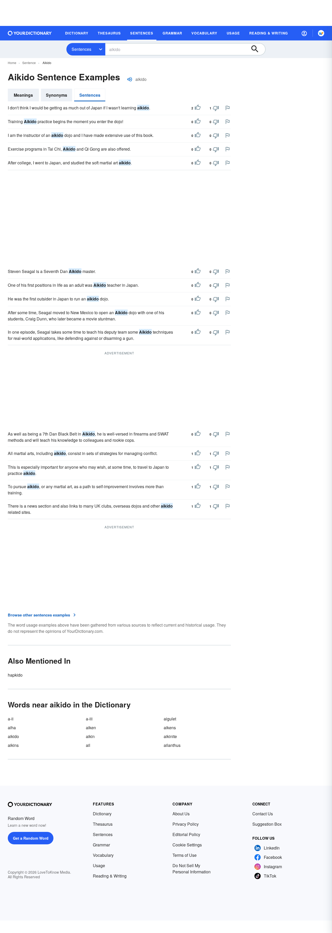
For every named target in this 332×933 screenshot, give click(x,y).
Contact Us (262, 814)
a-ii (10, 719)
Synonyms (56, 95)
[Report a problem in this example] (227, 108)
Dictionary (102, 814)
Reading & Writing (110, 876)
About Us (181, 814)
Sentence (29, 62)
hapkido (15, 675)
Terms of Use (184, 855)
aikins (13, 745)
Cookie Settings (187, 845)
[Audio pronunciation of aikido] (130, 79)
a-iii (89, 719)
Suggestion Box (267, 824)
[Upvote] (198, 108)
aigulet (170, 719)
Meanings (23, 95)
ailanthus (172, 745)
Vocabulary (103, 855)
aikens (170, 728)
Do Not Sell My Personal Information (191, 868)
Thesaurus (103, 824)
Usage (99, 865)
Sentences (81, 49)
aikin (90, 736)
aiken (91, 728)
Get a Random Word (31, 838)
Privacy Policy (185, 824)
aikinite (170, 736)
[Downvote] (216, 108)
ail (88, 745)
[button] (304, 33)
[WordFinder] (321, 33)
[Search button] (257, 49)
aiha (12, 728)
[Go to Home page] (30, 33)
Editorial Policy (186, 834)
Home (12, 62)
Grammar (101, 845)
